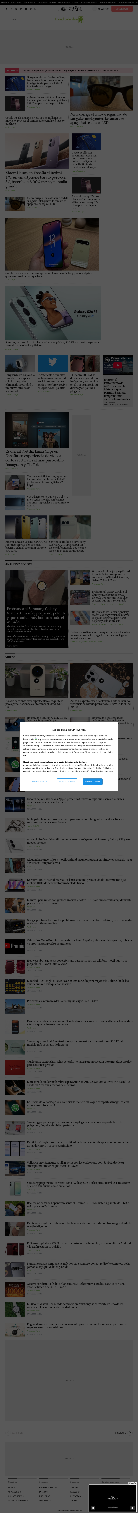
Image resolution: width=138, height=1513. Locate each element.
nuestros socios (63, 735)
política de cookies (91, 752)
